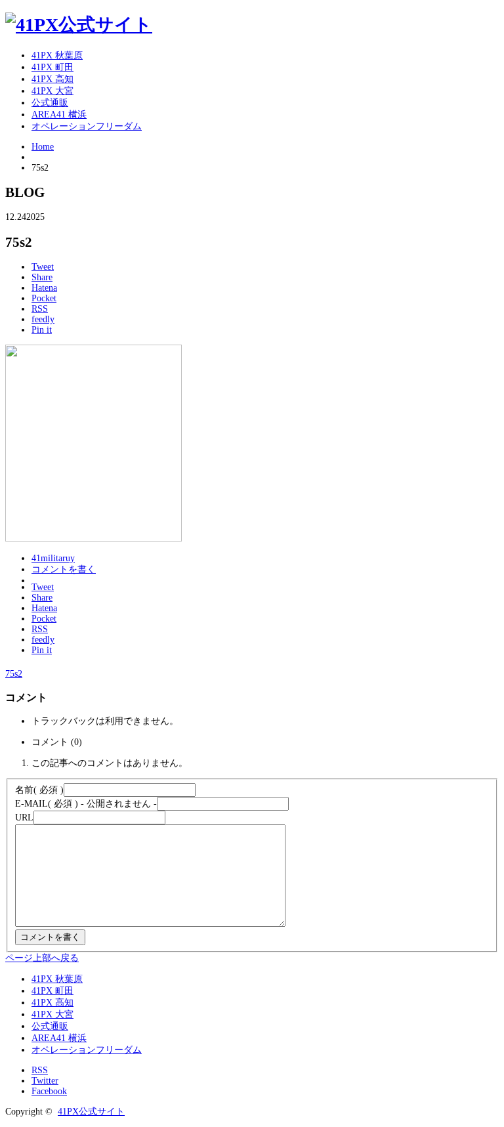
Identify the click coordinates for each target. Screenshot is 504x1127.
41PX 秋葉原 (57, 55)
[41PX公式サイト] (78, 24)
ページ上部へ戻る (42, 958)
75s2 (13, 674)
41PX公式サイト (91, 1111)
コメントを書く (64, 569)
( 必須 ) (39, 790)
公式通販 (50, 103)
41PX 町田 (53, 67)
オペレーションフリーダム (87, 126)
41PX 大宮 (53, 91)
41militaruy (53, 558)
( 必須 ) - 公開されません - (86, 804)
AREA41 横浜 (59, 114)
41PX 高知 (53, 79)
